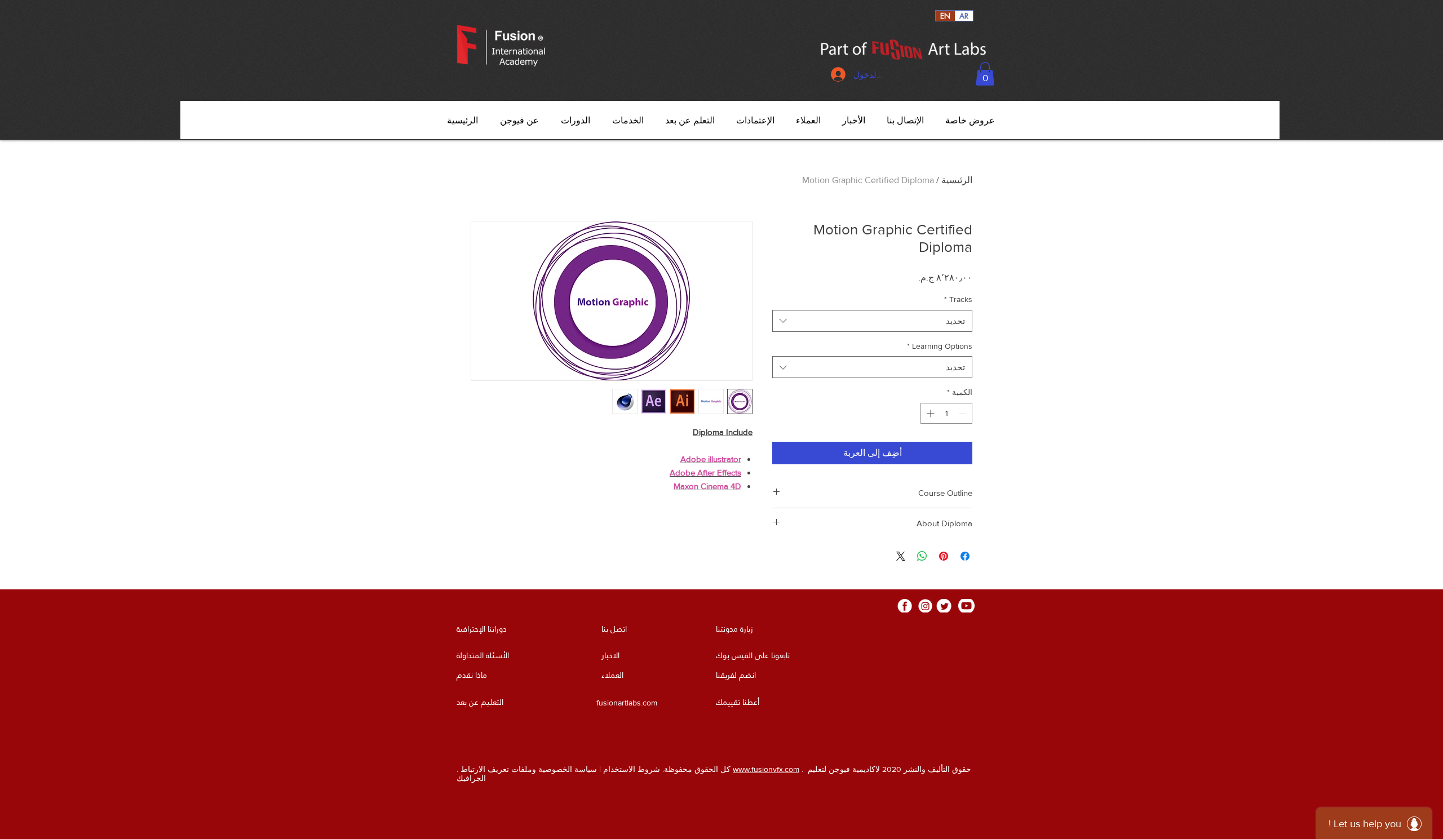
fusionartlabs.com (626, 702)
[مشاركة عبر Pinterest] (943, 556)
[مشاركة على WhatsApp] (922, 556)
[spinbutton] (946, 413)
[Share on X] (901, 556)
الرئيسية (956, 180)
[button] (985, 74)
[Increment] (929, 413)
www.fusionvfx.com (766, 769)
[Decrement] (964, 413)
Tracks (958, 299)
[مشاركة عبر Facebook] (965, 556)
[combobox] (872, 321)
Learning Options (939, 345)
